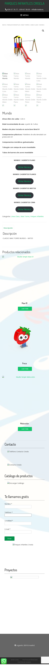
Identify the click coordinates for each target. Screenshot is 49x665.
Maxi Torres (25, 25)
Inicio (4, 25)
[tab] (8, 228)
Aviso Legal (15, 660)
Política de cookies (24, 662)
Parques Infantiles (13, 25)
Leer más (24, 309)
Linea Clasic (34, 25)
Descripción (8, 228)
